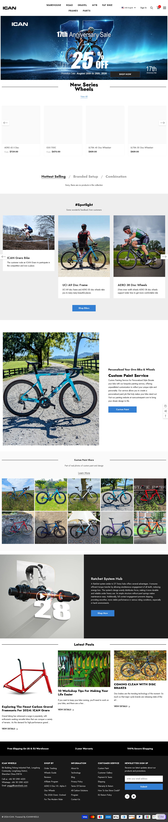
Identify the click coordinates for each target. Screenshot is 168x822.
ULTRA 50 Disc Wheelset (142, 147)
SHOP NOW (125, 74)
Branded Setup (85, 177)
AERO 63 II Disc (11, 147)
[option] (21, 131)
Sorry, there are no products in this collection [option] (84, 185)
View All (84, 96)
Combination (116, 177)
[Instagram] (133, 796)
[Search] (151, 7)
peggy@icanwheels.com (17, 785)
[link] (28, 232)
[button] (5, 122)
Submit (143, 786)
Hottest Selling (53, 177)
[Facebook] (127, 796)
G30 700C (51, 147)
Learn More (84, 473)
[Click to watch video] (42, 596)
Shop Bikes (84, 308)
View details (8, 728)
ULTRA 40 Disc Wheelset (100, 147)
